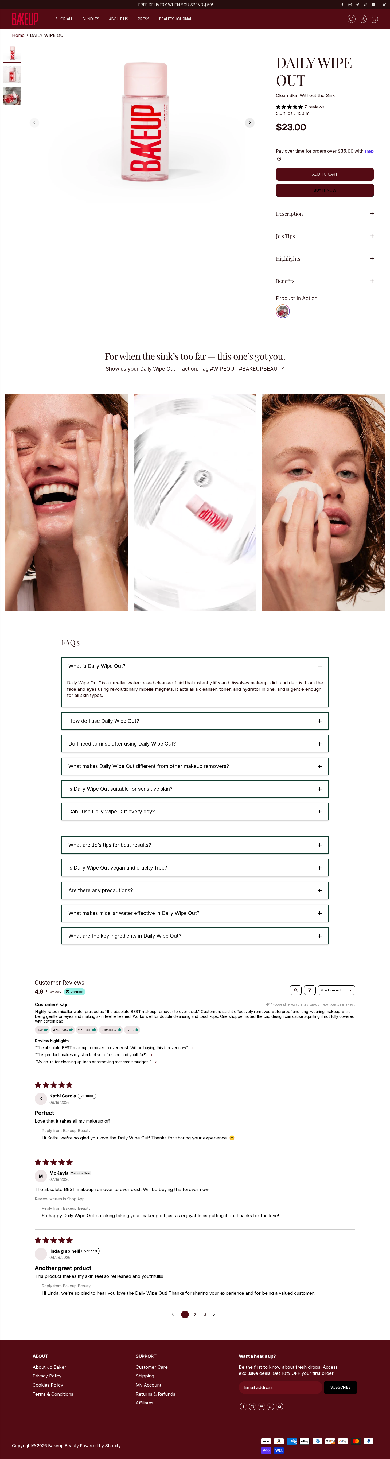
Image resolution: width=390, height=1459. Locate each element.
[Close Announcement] (384, 4)
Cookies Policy (48, 1385)
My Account (148, 1385)
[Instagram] (350, 5)
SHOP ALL (64, 19)
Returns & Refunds (155, 1394)
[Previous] (34, 122)
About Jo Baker (49, 1367)
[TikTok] (365, 5)
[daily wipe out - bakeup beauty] (142, 122)
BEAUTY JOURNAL (175, 19)
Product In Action (297, 298)
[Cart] (374, 19)
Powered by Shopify (100, 1445)
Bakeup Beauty (63, 1445)
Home (18, 35)
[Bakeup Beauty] (25, 19)
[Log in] (363, 19)
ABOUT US (118, 19)
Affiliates (144, 1403)
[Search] (352, 19)
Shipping (145, 1376)
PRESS (144, 19)
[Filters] (310, 990)
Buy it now (325, 190)
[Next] (249, 122)
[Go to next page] (215, 1314)
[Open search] (296, 990)
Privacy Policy (47, 1376)
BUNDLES (91, 19)
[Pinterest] (358, 5)
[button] (290, 107)
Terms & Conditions (53, 1394)
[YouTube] (373, 5)
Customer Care (152, 1367)
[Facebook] (342, 5)
